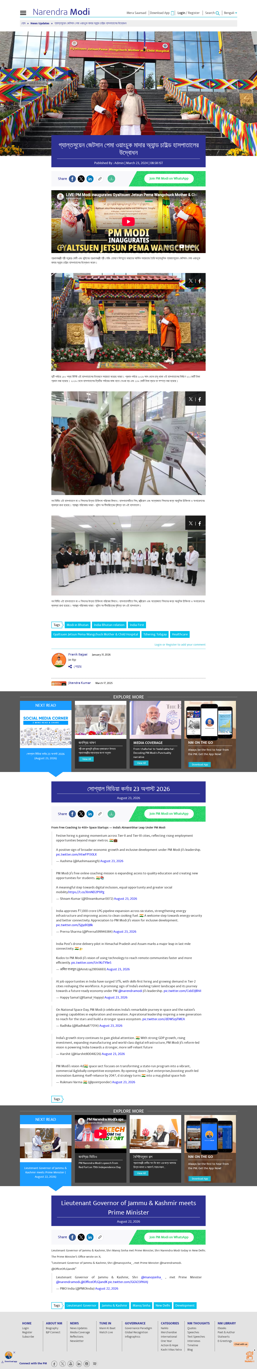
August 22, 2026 (106, 1288)
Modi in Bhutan (78, 625)
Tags (57, 625)
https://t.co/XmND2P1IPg (86, 892)
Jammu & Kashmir (114, 1305)
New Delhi (163, 1305)
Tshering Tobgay (155, 634)
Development (185, 1305)
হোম (23, 23)
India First (137, 625)
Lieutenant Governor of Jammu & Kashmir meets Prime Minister (128, 1208)
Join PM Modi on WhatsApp (169, 178)
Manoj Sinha (141, 1305)
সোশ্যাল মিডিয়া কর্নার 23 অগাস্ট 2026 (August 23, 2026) (46, 756)
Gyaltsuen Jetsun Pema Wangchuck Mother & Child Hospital (95, 634)
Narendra (61, 12)
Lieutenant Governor (82, 1305)
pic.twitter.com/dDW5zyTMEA (163, 1019)
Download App (200, 764)
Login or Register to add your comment (180, 644)
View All (86, 759)
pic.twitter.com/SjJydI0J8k (74, 925)
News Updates (40, 23)
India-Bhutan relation (109, 625)
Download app (11, 1361)
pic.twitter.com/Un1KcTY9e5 (91, 962)
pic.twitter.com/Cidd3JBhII (182, 991)
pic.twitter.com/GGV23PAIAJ (128, 1282)
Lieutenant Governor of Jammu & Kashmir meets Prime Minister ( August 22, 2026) (45, 1172)
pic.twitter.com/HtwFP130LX (76, 854)
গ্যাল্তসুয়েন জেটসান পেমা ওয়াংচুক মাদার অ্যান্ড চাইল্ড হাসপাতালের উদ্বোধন (129, 149)
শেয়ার (76, 666)
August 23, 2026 (111, 861)
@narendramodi (130, 991)
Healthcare (180, 634)
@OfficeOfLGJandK (94, 1282)
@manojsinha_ (151, 1277)
